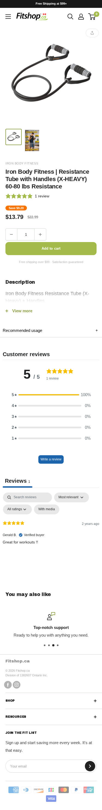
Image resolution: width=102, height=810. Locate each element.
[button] (51, 395)
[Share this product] (92, 33)
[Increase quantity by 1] (40, 234)
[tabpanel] (51, 533)
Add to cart (51, 248)
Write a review (51, 459)
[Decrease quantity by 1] (11, 234)
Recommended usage (50, 330)
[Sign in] (81, 17)
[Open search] (70, 17)
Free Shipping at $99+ (51, 3)
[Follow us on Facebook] (8, 685)
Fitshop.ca (17, 661)
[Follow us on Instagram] (16, 685)
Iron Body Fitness (21, 163)
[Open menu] (8, 16)
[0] (92, 16)
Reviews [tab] (17, 481)
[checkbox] (46, 509)
